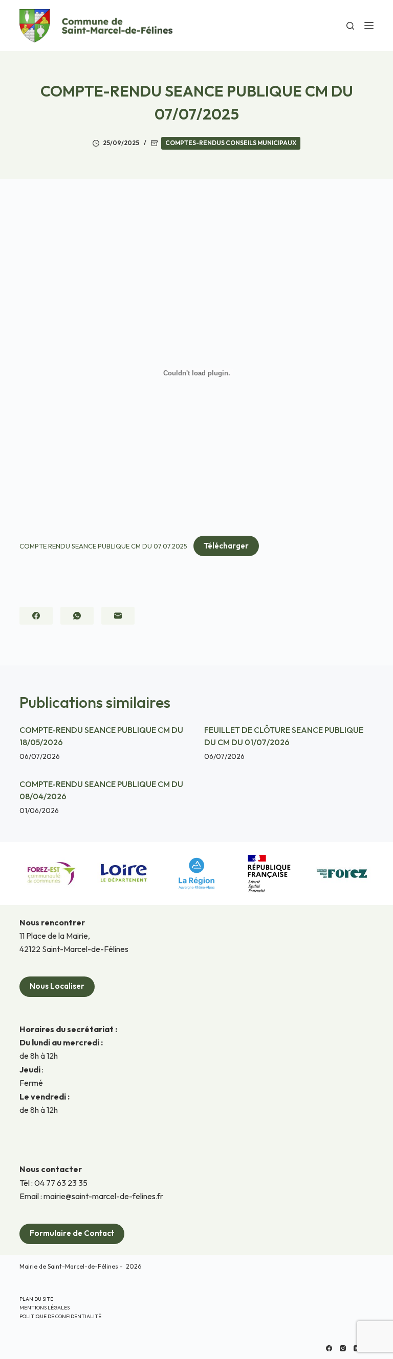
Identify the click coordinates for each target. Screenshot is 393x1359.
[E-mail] (118, 616)
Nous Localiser (57, 986)
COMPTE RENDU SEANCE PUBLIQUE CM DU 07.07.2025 (103, 546)
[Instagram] (343, 1348)
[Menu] (369, 25)
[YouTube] (357, 1348)
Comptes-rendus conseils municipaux (230, 143)
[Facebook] (36, 616)
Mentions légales (44, 1307)
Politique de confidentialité (60, 1316)
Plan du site (36, 1299)
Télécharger (226, 546)
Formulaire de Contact (72, 1233)
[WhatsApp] (77, 616)
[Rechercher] (350, 26)
